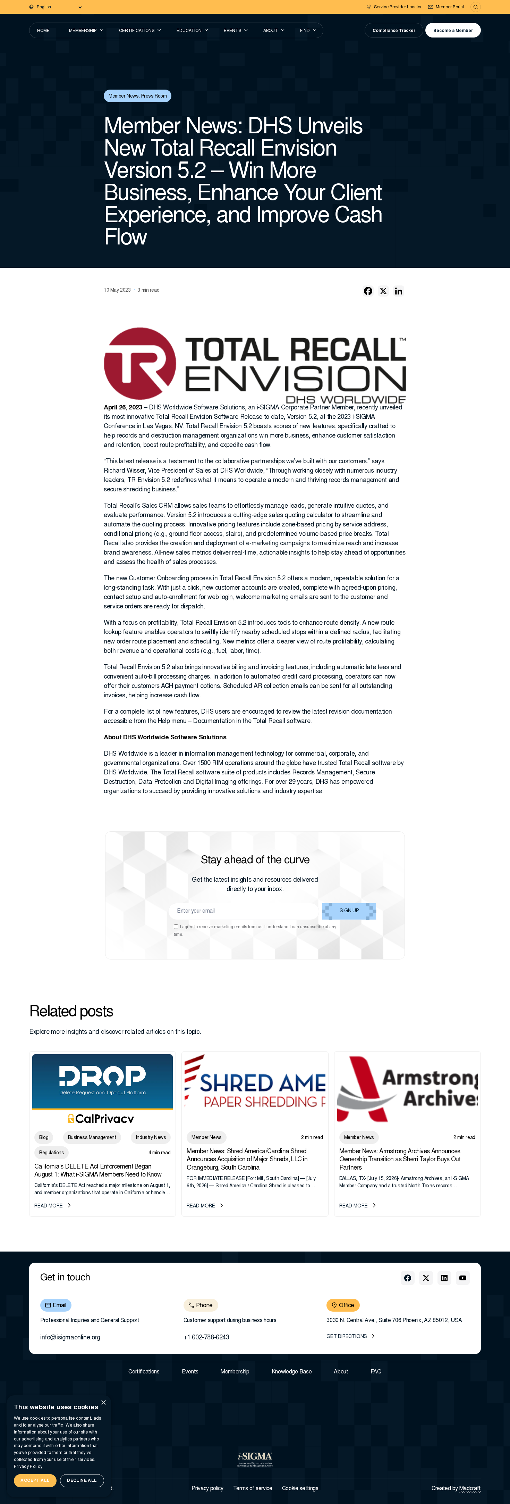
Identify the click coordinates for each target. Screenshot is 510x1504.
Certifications (136, 31)
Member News (123, 96)
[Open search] (475, 7)
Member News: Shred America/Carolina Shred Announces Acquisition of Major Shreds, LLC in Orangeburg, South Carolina (247, 1160)
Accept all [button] (35, 1481)
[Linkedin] (398, 291)
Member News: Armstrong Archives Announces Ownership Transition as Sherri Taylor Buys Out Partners (400, 1160)
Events (232, 31)
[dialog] (59, 1446)
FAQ (376, 1372)
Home (43, 31)
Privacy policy (207, 1488)
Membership (83, 31)
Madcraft (470, 1488)
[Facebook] (368, 291)
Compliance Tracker (394, 31)
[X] (383, 291)
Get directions (346, 1337)
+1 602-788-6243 (206, 1338)
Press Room (154, 96)
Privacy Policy (28, 1467)
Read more (48, 1206)
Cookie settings (300, 1488)
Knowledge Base (292, 1372)
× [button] (103, 1402)
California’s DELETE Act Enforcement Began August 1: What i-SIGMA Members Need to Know (97, 1171)
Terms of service (252, 1488)
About (270, 31)
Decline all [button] (82, 1481)
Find (305, 31)
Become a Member (453, 31)
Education (189, 31)
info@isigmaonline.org (70, 1338)
